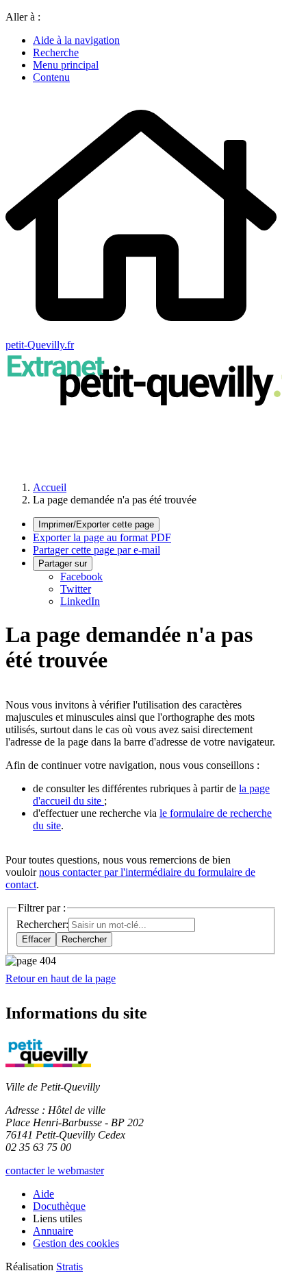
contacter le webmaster (54, 1170)
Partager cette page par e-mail (96, 550)
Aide (43, 1194)
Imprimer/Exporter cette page (96, 524)
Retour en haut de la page (60, 978)
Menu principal (66, 65)
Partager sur (62, 563)
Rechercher (84, 939)
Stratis (69, 1266)
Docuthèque (59, 1206)
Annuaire (53, 1231)
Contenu (51, 77)
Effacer (36, 939)
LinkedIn (80, 601)
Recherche (56, 52)
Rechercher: (42, 924)
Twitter (75, 589)
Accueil (49, 487)
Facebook (81, 576)
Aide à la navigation (76, 40)
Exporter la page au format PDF (102, 537)
